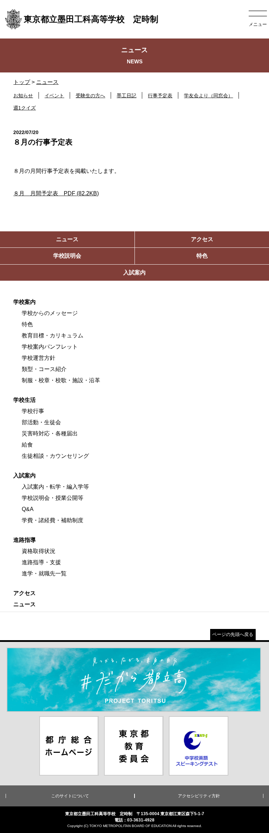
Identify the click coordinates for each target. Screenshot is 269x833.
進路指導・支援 (41, 562)
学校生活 (24, 400)
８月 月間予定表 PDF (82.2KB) (56, 193)
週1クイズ (24, 108)
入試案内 (24, 475)
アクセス (24, 593)
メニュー (258, 24)
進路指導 (24, 540)
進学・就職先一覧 (44, 573)
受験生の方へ (90, 95)
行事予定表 (160, 95)
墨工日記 (126, 95)
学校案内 (24, 302)
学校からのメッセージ (50, 313)
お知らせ (23, 95)
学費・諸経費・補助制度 (52, 520)
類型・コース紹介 (44, 369)
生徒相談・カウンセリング (55, 456)
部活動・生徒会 (41, 422)
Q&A (28, 509)
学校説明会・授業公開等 (52, 498)
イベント (54, 95)
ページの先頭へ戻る (232, 634)
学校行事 (33, 411)
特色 (27, 324)
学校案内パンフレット (50, 347)
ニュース (47, 82)
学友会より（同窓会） (208, 95)
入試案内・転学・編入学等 (55, 487)
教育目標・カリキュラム (52, 335)
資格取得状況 (38, 551)
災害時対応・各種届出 (50, 433)
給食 (27, 445)
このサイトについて (70, 795)
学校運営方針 (38, 358)
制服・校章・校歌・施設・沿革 (61, 380)
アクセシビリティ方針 (199, 795)
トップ (21, 82)
